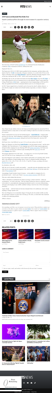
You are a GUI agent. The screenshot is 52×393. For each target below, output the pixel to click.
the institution (9, 171)
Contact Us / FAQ (17, 391)
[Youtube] (28, 382)
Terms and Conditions (26, 391)
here (31, 169)
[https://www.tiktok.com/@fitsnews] (35, 382)
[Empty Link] (48, 279)
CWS (14, 82)
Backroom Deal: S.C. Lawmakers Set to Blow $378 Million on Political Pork (38, 342)
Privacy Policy (34, 391)
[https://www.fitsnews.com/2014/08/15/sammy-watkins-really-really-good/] (26, 234)
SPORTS (4, 13)
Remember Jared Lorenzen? (42, 240)
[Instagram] (24, 382)
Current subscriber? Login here (11, 388)
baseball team (22, 64)
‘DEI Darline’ (30, 363)
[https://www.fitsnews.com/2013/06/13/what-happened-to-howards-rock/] (9, 234)
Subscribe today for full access (11, 387)
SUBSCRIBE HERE (7, 212)
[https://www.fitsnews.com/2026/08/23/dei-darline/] (38, 353)
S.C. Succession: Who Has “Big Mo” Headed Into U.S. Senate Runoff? (13, 363)
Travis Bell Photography (26, 126)
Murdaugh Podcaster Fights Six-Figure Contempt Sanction (12, 342)
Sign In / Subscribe (48, 1)
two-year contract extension (30, 175)
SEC (9, 66)
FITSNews (5, 23)
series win (37, 149)
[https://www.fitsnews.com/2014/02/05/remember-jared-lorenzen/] (42, 234)
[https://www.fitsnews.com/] (26, 377)
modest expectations (35, 148)
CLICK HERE (43, 209)
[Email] (32, 382)
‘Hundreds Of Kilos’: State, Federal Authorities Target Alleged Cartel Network (22, 315)
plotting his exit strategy (14, 138)
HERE (29, 209)
